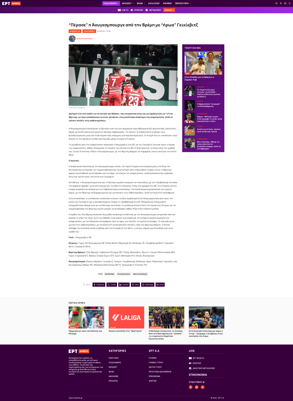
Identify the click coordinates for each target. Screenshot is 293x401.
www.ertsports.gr (76, 398)
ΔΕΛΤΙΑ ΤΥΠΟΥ (155, 367)
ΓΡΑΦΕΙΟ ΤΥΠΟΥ (156, 362)
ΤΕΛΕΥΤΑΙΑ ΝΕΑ (192, 48)
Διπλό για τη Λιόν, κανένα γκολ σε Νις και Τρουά (208, 130)
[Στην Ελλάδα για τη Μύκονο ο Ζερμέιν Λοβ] (203, 63)
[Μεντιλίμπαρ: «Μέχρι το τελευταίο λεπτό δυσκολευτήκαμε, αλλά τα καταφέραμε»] (189, 143)
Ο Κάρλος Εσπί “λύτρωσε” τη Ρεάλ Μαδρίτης (208, 105)
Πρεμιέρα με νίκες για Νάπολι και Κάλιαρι (85, 332)
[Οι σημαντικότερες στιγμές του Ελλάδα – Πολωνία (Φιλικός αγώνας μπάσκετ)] (189, 91)
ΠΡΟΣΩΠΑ (113, 381)
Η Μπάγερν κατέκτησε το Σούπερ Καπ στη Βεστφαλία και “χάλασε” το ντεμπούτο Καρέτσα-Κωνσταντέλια (165, 335)
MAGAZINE (113, 376)
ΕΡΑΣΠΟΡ (138, 10)
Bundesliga (75, 31)
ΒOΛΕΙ (140, 3)
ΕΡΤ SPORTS (198, 358)
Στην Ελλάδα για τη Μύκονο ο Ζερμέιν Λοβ (199, 78)
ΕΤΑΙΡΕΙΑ (152, 358)
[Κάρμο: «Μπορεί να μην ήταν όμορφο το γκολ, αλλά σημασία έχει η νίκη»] (189, 118)
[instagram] (285, 3)
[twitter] (290, 3)
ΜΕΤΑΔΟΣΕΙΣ (155, 10)
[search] (277, 3)
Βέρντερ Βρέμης (140, 274)
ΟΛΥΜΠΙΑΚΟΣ (202, 114)
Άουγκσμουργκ (124, 274)
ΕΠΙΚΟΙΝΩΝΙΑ (154, 376)
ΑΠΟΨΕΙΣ (167, 3)
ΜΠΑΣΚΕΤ (127, 3)
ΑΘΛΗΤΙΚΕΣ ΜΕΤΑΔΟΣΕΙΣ (204, 368)
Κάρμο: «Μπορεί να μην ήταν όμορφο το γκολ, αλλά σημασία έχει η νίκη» (209, 118)
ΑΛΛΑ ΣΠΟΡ (154, 3)
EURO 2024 (114, 358)
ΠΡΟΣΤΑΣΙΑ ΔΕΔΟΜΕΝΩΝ (160, 371)
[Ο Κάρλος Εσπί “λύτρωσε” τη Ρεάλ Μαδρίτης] (189, 105)
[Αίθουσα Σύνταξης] (72, 38)
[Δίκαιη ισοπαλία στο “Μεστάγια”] (126, 317)
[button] (118, 3)
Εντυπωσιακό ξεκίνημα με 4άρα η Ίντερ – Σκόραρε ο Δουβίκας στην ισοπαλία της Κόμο (206, 333)
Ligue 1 (200, 126)
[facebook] (281, 3)
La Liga (200, 101)
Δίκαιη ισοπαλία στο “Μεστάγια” (125, 331)
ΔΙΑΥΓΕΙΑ (152, 381)
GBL (187, 74)
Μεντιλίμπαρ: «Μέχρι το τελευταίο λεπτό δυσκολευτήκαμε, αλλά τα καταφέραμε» (209, 145)
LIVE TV (125, 10)
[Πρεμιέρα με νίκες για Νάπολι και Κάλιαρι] (86, 317)
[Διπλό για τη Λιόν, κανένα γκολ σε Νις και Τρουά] (189, 130)
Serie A (73, 327)
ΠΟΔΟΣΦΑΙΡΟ (110, 3)
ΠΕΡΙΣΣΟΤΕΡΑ (182, 3)
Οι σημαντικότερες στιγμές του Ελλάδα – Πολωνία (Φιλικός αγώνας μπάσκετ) (208, 93)
